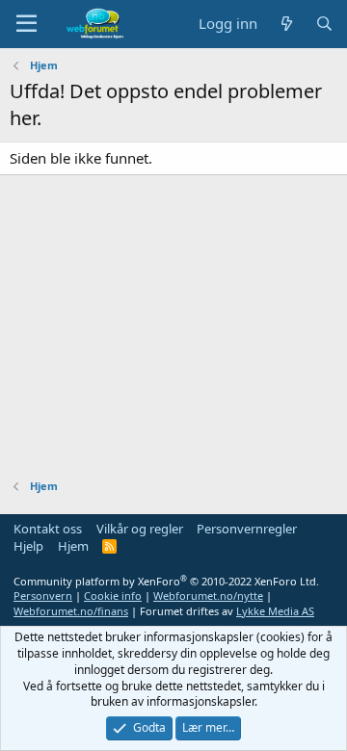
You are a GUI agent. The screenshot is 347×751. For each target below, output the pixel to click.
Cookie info (113, 595)
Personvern (42, 595)
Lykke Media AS (275, 611)
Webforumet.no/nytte (208, 595)
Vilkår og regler (139, 528)
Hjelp (28, 546)
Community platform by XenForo (166, 581)
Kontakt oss (47, 528)
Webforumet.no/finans (70, 611)
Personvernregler (247, 528)
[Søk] (324, 23)
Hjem (73, 546)
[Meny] (26, 24)
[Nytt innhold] (286, 23)
